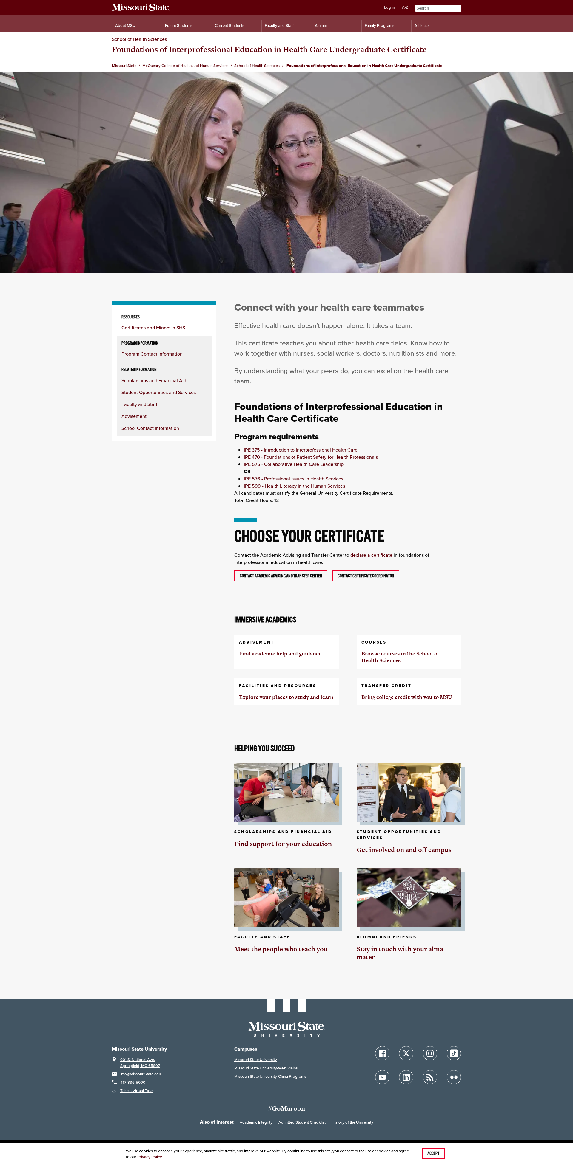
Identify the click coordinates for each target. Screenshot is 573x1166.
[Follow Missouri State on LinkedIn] (406, 1077)
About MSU (125, 25)
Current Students (229, 25)
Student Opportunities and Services (158, 392)
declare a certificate (371, 555)
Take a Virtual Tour (136, 1091)
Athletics (422, 25)
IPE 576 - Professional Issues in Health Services (293, 478)
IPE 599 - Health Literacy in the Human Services (294, 486)
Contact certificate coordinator (366, 576)
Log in (389, 7)
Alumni (321, 25)
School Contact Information (150, 428)
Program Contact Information (152, 354)
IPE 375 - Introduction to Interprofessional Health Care (301, 449)
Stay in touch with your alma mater (400, 953)
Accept (433, 1153)
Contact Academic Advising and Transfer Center (281, 576)
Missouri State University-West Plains (266, 1068)
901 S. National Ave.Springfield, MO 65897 (140, 1063)
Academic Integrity (256, 1122)
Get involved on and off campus (404, 849)
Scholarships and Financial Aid (153, 380)
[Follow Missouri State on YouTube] (382, 1077)
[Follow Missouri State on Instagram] (430, 1053)
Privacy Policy (149, 1157)
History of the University (352, 1122)
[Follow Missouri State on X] (406, 1053)
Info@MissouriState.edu (140, 1074)
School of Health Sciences (139, 39)
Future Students (178, 25)
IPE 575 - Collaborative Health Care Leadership (294, 464)
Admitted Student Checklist (302, 1122)
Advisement (134, 416)
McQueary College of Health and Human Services (185, 66)
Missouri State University (255, 1060)
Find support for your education (283, 843)
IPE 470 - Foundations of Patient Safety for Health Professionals (311, 457)
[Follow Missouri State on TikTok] (454, 1053)
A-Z (405, 7)
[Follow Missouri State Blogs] (430, 1077)
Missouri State (124, 66)
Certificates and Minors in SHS (153, 327)
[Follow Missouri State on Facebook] (382, 1053)
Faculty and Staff (279, 25)
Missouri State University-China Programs (270, 1076)
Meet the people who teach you (281, 948)
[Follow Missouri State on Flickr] (454, 1077)
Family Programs (379, 25)
